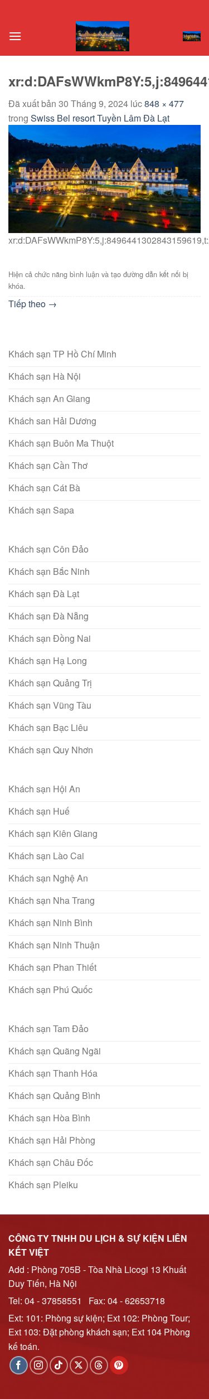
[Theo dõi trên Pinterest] (119, 1365)
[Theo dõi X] (79, 1365)
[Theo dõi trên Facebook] (18, 1365)
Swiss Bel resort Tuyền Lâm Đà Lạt (100, 118)
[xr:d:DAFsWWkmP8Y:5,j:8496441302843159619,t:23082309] (104, 178)
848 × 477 (164, 103)
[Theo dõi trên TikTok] (59, 1365)
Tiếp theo (32, 303)
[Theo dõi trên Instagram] (39, 1365)
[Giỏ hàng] (192, 36)
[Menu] (15, 36)
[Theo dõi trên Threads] (99, 1365)
